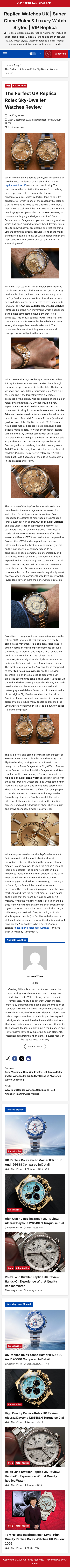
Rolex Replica (19, 85)
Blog (8, 85)
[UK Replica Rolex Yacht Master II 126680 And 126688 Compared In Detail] (35, 1135)
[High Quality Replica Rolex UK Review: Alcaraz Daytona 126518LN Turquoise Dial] (35, 1194)
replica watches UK (15, 185)
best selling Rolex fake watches (32, 927)
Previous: (33, 1074)
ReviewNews (53, 1559)
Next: (30, 1090)
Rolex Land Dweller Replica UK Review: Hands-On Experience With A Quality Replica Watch (32, 1281)
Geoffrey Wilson (16, 115)
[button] (5, 53)
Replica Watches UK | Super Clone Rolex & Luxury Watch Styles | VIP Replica (35, 20)
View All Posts (35, 1046)
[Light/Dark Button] (32, 53)
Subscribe (60, 53)
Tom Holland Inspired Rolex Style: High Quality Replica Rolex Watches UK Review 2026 (34, 1539)
